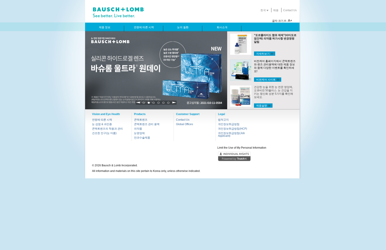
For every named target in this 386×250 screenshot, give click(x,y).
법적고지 (223, 119)
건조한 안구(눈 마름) (104, 133)
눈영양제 (139, 133)
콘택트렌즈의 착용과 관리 (107, 128)
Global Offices (184, 124)
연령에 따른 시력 (102, 119)
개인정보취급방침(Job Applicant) (231, 134)
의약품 (138, 128)
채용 (276, 10)
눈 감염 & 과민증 (102, 124)
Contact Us (290, 10)
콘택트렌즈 (140, 119)
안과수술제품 (142, 137)
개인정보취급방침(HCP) (232, 128)
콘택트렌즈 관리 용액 (146, 124)
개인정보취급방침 (228, 124)
